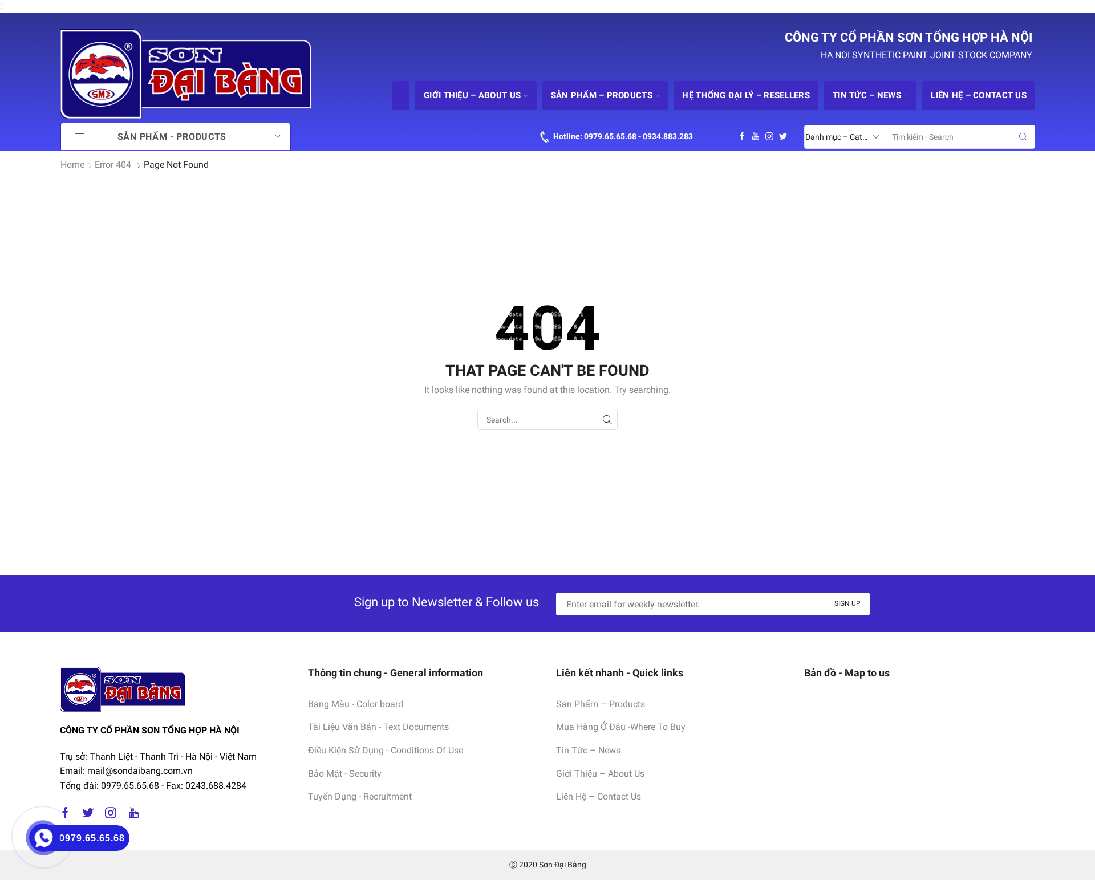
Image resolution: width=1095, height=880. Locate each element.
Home (72, 164)
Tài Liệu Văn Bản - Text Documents (378, 726)
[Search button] (1023, 136)
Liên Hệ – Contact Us (598, 796)
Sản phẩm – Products (601, 95)
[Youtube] (756, 136)
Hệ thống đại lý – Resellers (746, 95)
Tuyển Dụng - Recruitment (360, 796)
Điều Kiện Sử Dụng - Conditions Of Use (385, 750)
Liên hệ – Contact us (979, 95)
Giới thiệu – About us (472, 95)
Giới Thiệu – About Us (600, 773)
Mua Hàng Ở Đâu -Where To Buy (621, 726)
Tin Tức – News (588, 750)
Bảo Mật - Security (345, 773)
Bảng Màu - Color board (355, 704)
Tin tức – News (867, 95)
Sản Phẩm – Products (600, 704)
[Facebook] (742, 136)
